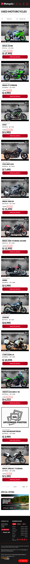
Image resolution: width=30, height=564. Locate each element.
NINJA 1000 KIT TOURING (12, 469)
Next (24, 486)
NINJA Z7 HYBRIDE (9, 85)
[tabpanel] (19, 531)
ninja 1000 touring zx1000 (14, 241)
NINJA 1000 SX (8, 201)
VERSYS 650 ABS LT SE (11, 392)
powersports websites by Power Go (19, 554)
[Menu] (27, 4)
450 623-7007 (6, 532)
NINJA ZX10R (7, 46)
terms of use (3, 550)
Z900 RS (5, 317)
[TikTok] (26, 539)
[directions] (23, 4)
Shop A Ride (9, 556)
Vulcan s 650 (8, 164)
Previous (7, 486)
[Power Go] (13, 558)
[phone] (20, 4)
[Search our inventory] (16, 4)
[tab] (14, 524)
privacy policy (23, 549)
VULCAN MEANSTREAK (11, 431)
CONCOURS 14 (8, 355)
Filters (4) (9, 18)
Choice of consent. (9, 550)
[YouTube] (20, 539)
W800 (4, 280)
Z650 (4, 125)
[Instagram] (22, 539)
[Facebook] (18, 539)
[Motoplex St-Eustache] (7, 4)
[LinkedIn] (24, 539)
